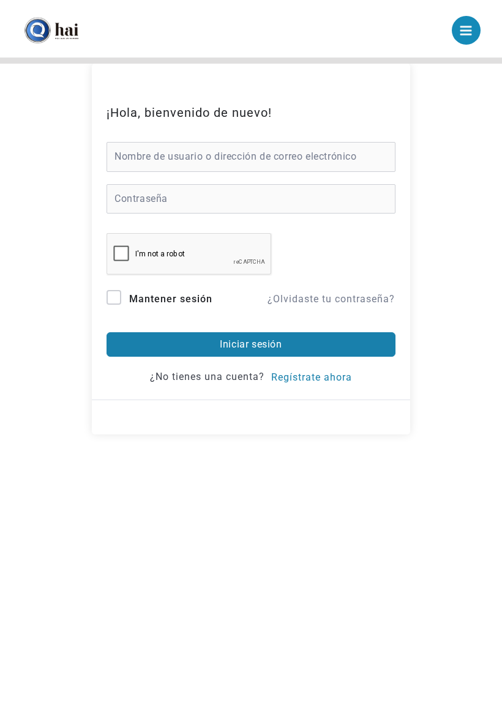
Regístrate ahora (311, 377)
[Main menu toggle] (466, 30)
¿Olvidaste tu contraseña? (331, 299)
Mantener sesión (170, 299)
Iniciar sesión (251, 344)
